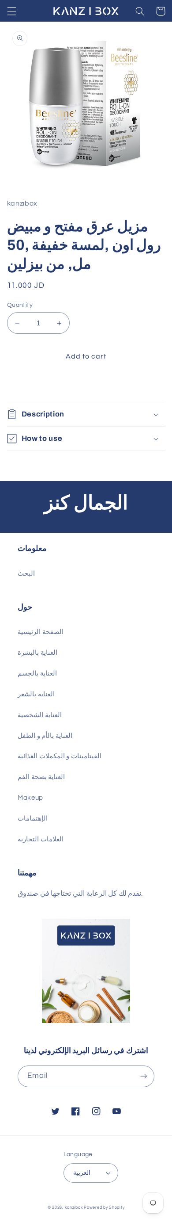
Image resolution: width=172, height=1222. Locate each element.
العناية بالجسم (37, 673)
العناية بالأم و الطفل (45, 736)
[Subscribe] (144, 1076)
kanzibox (74, 1208)
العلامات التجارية (41, 839)
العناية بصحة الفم (41, 777)
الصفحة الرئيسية (41, 632)
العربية (81, 1173)
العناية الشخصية (40, 715)
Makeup (30, 797)
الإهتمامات (33, 818)
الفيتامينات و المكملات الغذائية (59, 756)
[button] (11, 11)
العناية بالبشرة (37, 652)
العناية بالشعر (36, 694)
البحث (26, 573)
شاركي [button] (27, 384)
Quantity (20, 305)
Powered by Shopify (104, 1208)
